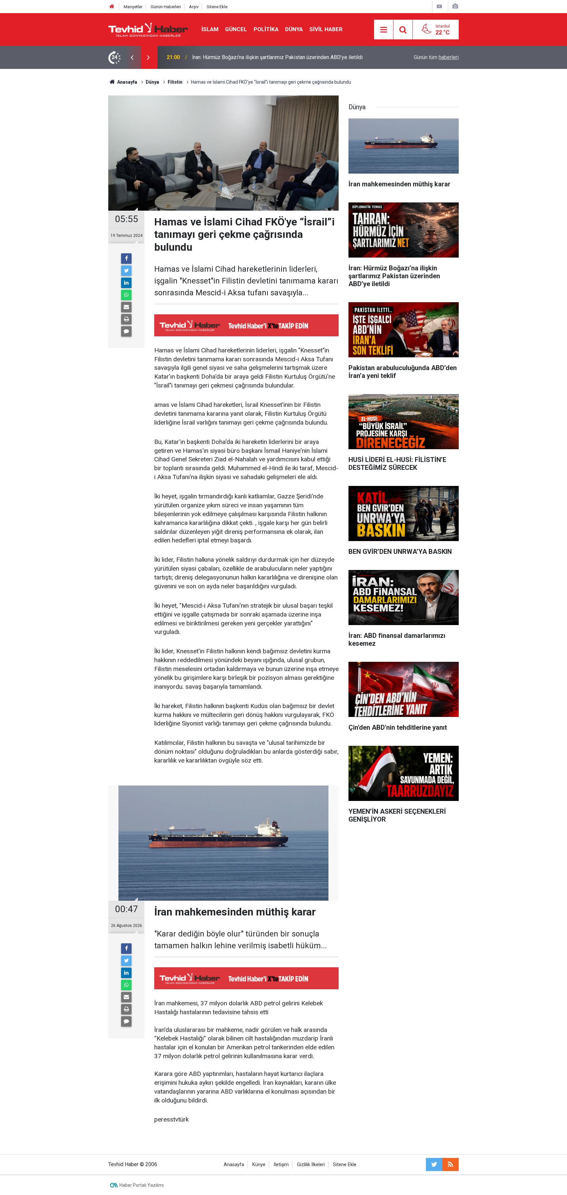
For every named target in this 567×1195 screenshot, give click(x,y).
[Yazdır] (126, 319)
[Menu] (383, 30)
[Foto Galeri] (455, 6)
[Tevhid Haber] (148, 29)
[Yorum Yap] (126, 331)
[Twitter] (126, 270)
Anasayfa (234, 1164)
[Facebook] (126, 258)
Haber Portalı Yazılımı (141, 1185)
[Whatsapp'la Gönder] (126, 295)
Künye (258, 1164)
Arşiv (194, 6)
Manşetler (133, 6)
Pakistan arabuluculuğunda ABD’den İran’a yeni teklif (251, 57)
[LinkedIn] (126, 283)
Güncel (236, 29)
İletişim (281, 1164)
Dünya (294, 29)
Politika (266, 29)
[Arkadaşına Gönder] (126, 307)
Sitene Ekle (217, 6)
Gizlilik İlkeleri (311, 1164)
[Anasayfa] (112, 6)
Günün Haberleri (166, 6)
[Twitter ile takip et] (434, 1164)
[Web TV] (439, 6)
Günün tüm (436, 57)
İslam (210, 29)
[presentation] (132, 57)
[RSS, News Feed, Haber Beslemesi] (450, 1164)
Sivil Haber (326, 29)
